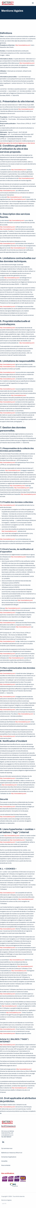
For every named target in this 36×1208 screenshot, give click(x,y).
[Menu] (33, 3)
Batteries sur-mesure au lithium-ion (11, 1152)
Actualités (4, 1161)
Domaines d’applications (8, 1157)
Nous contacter (5, 1165)
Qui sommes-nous (6, 1148)
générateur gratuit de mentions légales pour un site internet (17, 143)
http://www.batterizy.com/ (23, 45)
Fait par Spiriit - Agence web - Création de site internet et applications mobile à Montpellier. (4, 1203)
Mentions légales (6, 1200)
